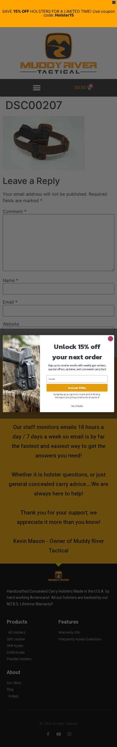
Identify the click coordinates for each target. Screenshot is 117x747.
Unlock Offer (77, 388)
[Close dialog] (110, 338)
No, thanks (77, 406)
